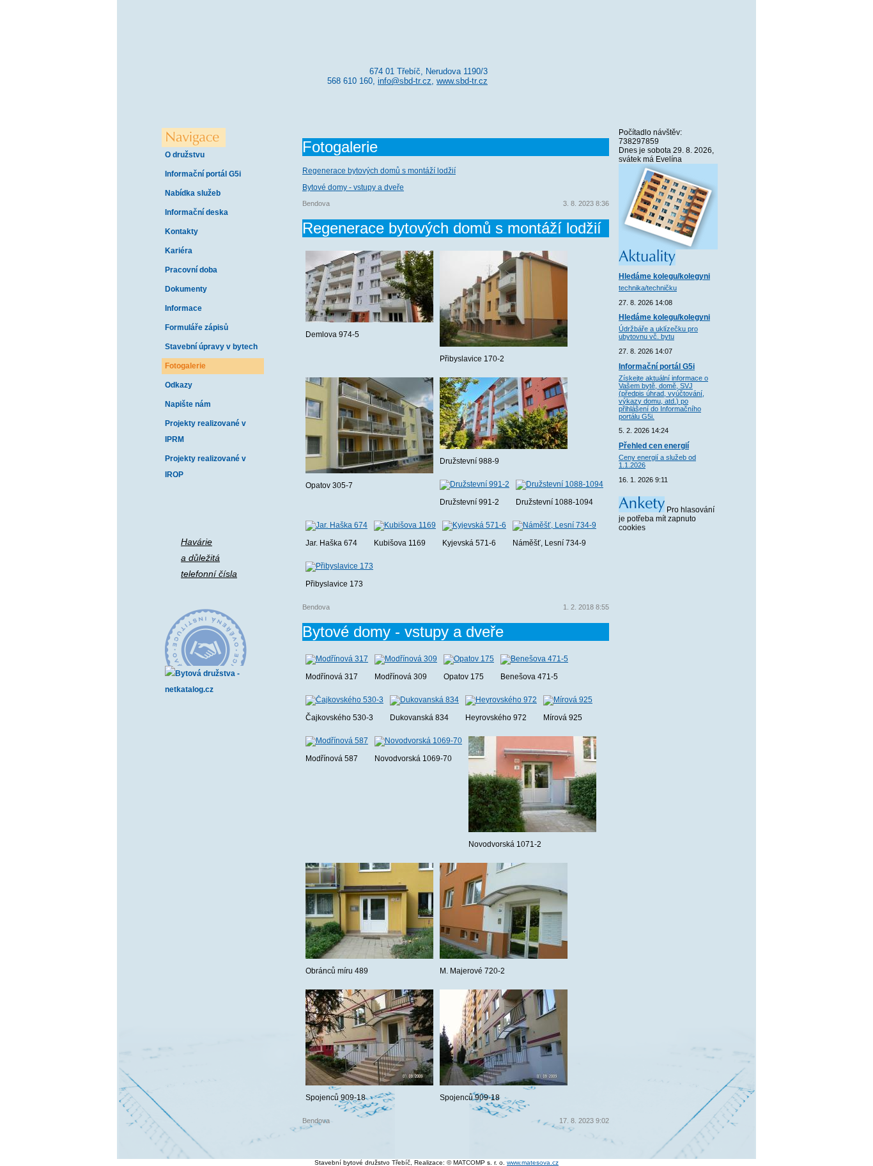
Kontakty (181, 231)
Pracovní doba (191, 269)
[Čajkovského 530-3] (344, 699)
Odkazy (178, 385)
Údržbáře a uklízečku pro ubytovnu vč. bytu (658, 332)
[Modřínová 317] (336, 658)
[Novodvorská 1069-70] (418, 740)
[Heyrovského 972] (501, 699)
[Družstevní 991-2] (474, 484)
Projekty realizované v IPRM (205, 431)
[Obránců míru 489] (369, 956)
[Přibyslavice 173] (339, 566)
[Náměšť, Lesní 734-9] (554, 525)
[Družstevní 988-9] (504, 446)
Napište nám (188, 404)
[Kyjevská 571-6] (474, 525)
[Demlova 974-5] (369, 319)
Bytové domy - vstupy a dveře (353, 187)
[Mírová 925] (567, 699)
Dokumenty (186, 289)
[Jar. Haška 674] (336, 525)
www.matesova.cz (533, 1162)
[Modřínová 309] (406, 658)
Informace (183, 308)
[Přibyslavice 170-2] (504, 344)
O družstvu (185, 154)
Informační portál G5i (203, 173)
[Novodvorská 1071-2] (532, 829)
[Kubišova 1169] (405, 525)
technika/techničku (648, 288)
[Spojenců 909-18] (369, 1082)
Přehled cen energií (654, 445)
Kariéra (178, 250)
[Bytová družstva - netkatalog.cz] (203, 678)
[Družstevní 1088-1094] (559, 484)
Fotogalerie (185, 365)
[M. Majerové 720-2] (504, 956)
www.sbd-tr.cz (462, 81)
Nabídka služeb (192, 193)
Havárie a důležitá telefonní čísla (209, 558)
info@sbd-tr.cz (404, 81)
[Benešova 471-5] (534, 658)
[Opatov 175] (469, 658)
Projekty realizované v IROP (205, 466)
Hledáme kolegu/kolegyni (664, 276)
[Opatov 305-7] (369, 470)
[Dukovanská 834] (424, 699)
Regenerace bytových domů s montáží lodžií (379, 170)
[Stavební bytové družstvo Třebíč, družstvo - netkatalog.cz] (203, 637)
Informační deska (196, 212)
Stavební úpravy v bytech (211, 346)
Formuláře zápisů (196, 327)
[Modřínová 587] (336, 740)
